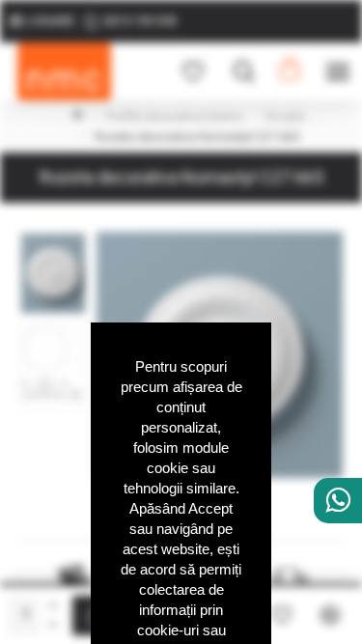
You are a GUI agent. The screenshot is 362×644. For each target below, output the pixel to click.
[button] (53, 236)
